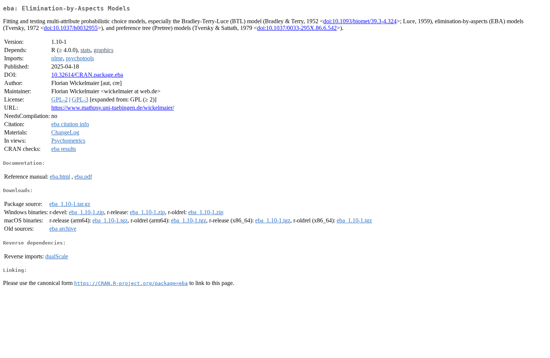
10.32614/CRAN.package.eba (87, 75)
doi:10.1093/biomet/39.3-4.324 (360, 21)
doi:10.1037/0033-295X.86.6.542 (297, 28)
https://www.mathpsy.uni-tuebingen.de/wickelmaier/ (112, 107)
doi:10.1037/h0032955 (71, 28)
